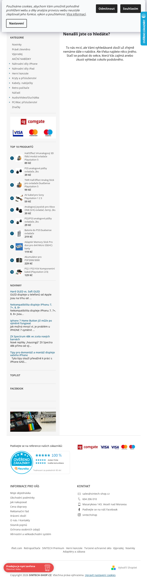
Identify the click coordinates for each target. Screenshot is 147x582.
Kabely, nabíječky (22, 83)
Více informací (76, 14)
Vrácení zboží (18, 515)
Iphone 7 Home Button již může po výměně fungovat (31, 322)
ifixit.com (16, 548)
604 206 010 (89, 499)
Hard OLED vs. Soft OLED (25, 291)
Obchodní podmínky (22, 497)
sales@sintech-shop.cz (96, 493)
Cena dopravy (18, 506)
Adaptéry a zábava (74, 551)
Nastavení (16, 23)
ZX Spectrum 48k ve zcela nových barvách (30, 338)
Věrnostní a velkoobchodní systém (30, 534)
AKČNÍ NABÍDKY (21, 59)
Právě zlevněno (21, 49)
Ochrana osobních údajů (25, 529)
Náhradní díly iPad (23, 68)
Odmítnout (107, 9)
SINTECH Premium (53, 548)
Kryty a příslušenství (24, 78)
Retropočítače (32, 548)
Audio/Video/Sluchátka (25, 97)
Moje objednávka (20, 493)
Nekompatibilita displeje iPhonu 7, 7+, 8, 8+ (31, 306)
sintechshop (89, 515)
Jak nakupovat (18, 502)
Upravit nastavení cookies (100, 575)
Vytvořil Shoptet (127, 567)
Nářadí (16, 92)
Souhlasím (130, 9)
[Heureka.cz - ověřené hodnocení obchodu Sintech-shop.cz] (40, 462)
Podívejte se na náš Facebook (99, 509)
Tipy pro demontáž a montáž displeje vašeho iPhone (32, 354)
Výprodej (17, 54)
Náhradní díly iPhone (24, 63)
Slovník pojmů (18, 525)
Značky (16, 107)
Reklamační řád (19, 511)
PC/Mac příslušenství (24, 102)
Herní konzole (20, 73)
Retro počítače (20, 88)
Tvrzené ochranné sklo (97, 548)
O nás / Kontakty (20, 520)
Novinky (17, 44)
